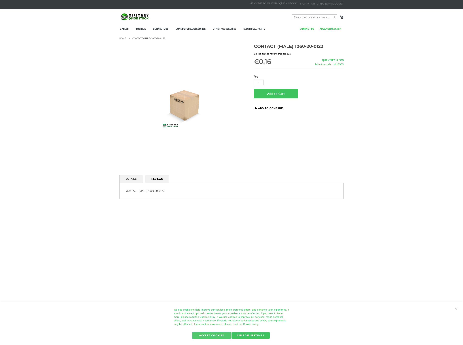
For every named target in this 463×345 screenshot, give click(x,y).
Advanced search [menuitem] (330, 28)
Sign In (304, 3)
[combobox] (314, 17)
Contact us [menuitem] (307, 28)
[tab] (131, 179)
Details (131, 178)
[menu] (231, 28)
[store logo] (134, 17)
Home (122, 38)
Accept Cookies (211, 335)
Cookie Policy (207, 316)
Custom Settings (250, 335)
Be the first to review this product (272, 53)
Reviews (157, 178)
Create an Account (330, 3)
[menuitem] (124, 28)
